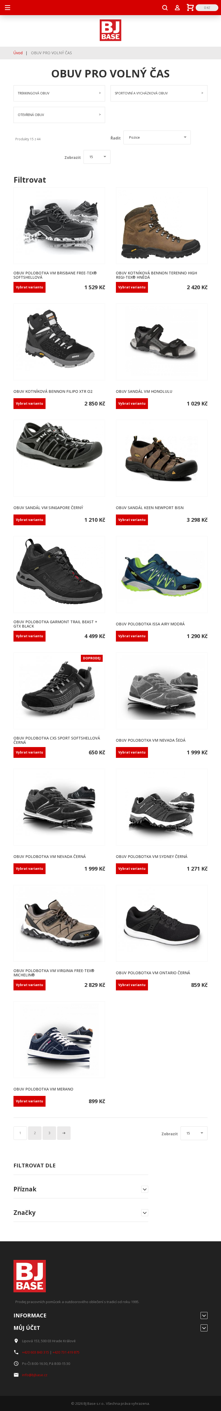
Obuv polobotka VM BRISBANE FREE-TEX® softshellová (55, 275)
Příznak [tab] (24, 1189)
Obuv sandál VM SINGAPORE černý (48, 507)
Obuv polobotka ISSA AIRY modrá (150, 623)
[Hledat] (164, 7)
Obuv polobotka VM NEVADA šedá (150, 740)
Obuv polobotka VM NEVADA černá (49, 856)
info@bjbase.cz (34, 1374)
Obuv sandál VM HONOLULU (144, 391)
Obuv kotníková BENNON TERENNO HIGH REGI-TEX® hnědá (156, 275)
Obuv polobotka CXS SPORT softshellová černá (56, 740)
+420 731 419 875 (66, 1352)
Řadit (115, 138)
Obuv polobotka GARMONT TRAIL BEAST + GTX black (55, 624)
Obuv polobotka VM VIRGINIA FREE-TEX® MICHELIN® (53, 972)
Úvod (18, 52)
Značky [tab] (24, 1213)
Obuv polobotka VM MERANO (43, 1089)
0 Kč (207, 7)
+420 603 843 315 (35, 1352)
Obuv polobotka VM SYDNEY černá (151, 856)
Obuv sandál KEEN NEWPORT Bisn (150, 507)
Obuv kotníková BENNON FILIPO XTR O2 (52, 391)
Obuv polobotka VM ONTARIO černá (153, 972)
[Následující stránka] (64, 1133)
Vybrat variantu (29, 287)
